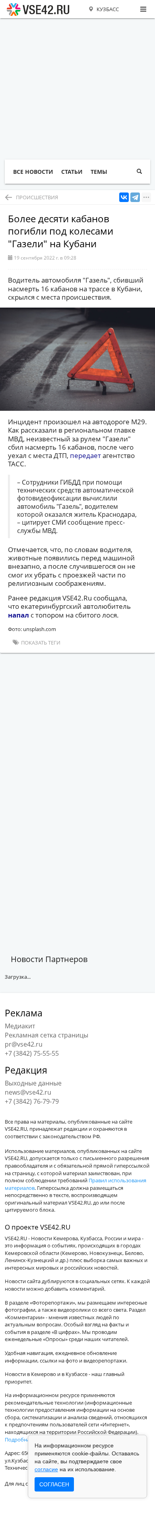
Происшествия (37, 197)
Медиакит (20, 1026)
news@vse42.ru (28, 1092)
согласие (46, 1469)
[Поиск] (139, 171)
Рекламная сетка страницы (46, 1035)
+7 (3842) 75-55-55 (32, 1053)
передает (85, 455)
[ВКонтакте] (124, 197)
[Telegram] (135, 197)
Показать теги (40, 642)
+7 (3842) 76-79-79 (32, 1101)
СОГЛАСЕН (54, 1484)
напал (18, 615)
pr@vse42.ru (24, 1044)
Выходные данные (33, 1083)
